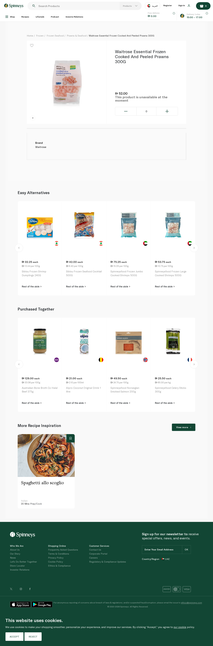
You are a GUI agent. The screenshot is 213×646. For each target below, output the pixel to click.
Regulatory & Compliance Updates (107, 561)
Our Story (15, 553)
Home (30, 35)
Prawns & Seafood (77, 35)
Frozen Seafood (55, 35)
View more (182, 427)
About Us (15, 549)
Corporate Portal (98, 553)
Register (167, 5)
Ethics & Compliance (59, 565)
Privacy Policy (55, 557)
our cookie (180, 627)
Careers (93, 557)
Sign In (181, 5)
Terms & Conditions (58, 553)
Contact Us (95, 549)
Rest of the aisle (31, 286)
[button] (19, 248)
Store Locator (17, 565)
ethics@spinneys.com (191, 602)
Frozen (40, 35)
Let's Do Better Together (23, 561)
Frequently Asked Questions (63, 549)
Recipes (25, 16)
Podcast (55, 16)
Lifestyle (40, 16)
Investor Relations (74, 16)
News (13, 557)
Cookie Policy (55, 561)
